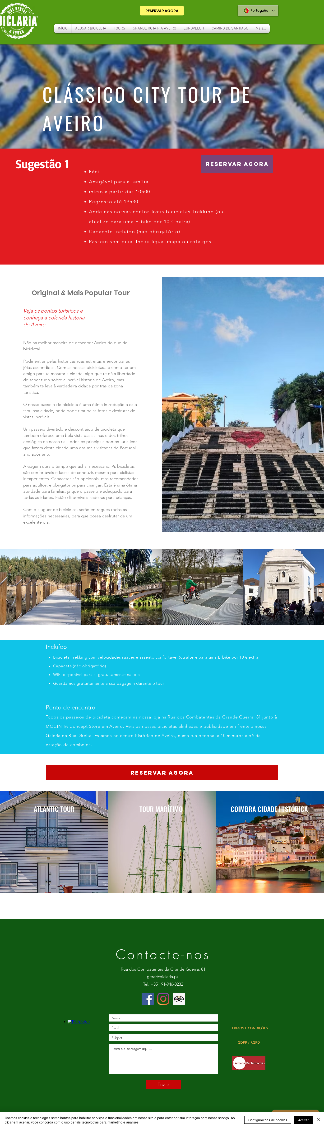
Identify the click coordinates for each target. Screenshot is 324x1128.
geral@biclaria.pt (162, 976)
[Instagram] (163, 999)
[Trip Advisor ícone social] (179, 999)
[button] (42, 164)
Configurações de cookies (267, 1120)
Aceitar (303, 1120)
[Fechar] (318, 1120)
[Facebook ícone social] (148, 999)
